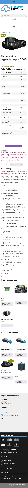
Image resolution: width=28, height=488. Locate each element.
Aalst (12, 155)
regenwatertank (12, 160)
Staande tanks (18, 31)
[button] (14, 2)
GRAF (5, 276)
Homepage (3, 154)
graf (7, 157)
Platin (24, 154)
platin (21, 159)
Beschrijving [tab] (5, 164)
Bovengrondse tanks (9, 31)
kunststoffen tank (19, 157)
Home (2, 31)
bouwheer (3, 157)
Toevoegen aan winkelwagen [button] (6, 304)
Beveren (21, 155)
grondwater (11, 157)
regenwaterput (4, 160)
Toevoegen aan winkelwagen (13, 145)
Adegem (16, 155)
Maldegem (3, 159)
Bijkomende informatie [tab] (16, 164)
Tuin (18, 160)
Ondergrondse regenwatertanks (14, 154)
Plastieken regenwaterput (12, 159)
